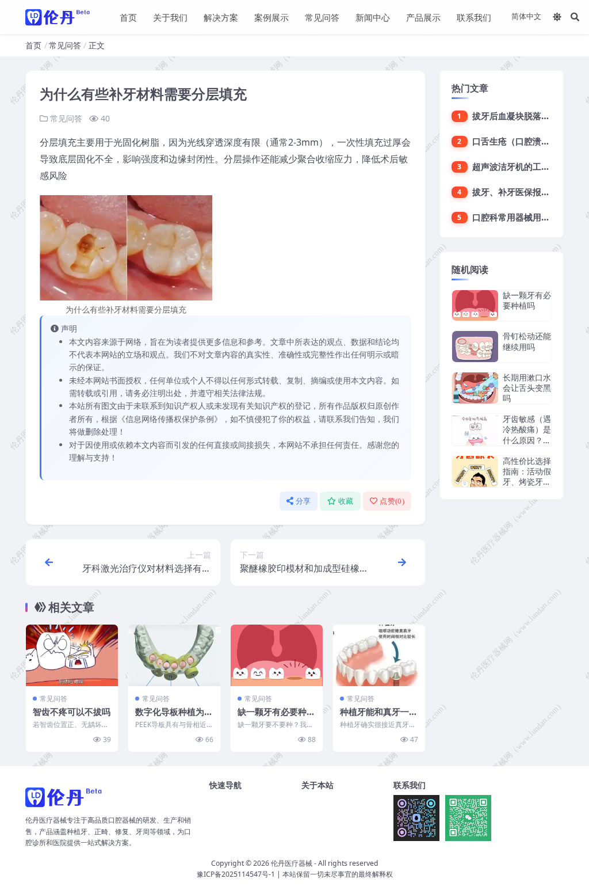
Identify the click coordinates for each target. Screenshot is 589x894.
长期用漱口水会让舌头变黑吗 (527, 388)
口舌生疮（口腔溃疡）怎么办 (528, 141)
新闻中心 (372, 17)
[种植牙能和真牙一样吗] (379, 655)
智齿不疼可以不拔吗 (71, 711)
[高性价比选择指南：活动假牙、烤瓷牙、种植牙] (475, 472)
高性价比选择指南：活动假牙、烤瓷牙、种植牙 (527, 476)
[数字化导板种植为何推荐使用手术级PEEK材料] (174, 655)
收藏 (346, 501)
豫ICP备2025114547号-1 (236, 874)
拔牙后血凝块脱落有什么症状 (528, 115)
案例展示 (271, 17)
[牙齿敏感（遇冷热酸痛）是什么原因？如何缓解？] (475, 430)
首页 (128, 17)
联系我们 (474, 17)
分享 (303, 501)
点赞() (392, 501)
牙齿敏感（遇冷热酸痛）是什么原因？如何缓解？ (527, 434)
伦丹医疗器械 (291, 863)
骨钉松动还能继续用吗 (527, 341)
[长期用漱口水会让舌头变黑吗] (475, 388)
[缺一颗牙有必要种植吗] (277, 655)
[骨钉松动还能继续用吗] (475, 346)
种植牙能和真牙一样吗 (379, 717)
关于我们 (170, 17)
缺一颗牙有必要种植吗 (276, 717)
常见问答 (322, 17)
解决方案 (221, 17)
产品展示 (423, 17)
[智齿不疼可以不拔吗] (72, 655)
